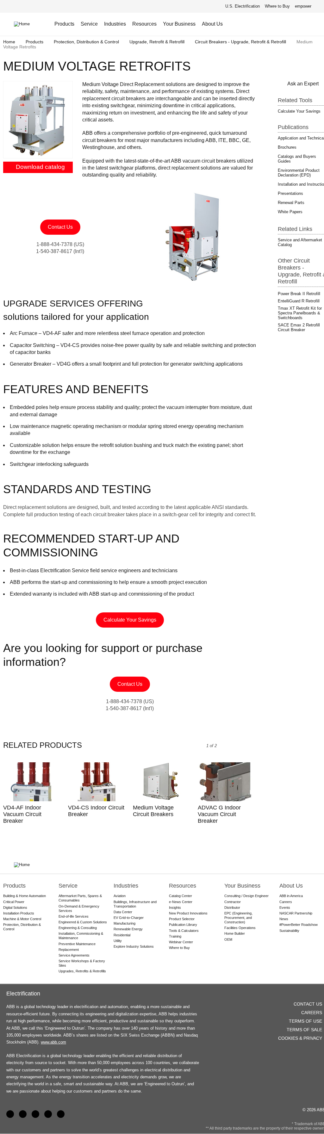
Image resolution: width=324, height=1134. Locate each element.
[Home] (26, 24)
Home (9, 41)
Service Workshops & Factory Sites (82, 963)
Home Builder (234, 933)
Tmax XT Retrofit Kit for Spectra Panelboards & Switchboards (300, 313)
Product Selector (182, 919)
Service (89, 24)
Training (175, 936)
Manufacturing (124, 923)
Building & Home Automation (24, 896)
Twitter (48, 1114)
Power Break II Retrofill (299, 293)
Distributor (232, 907)
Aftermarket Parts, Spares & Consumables (80, 898)
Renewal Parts (291, 202)
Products (64, 24)
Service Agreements (74, 955)
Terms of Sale (304, 1029)
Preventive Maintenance (77, 944)
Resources (144, 24)
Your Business (179, 24)
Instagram (61, 1114)
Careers (311, 1012)
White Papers (290, 211)
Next (243, 746)
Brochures (287, 147)
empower (303, 6)
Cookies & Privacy (300, 1038)
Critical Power (13, 902)
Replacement (69, 949)
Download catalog (40, 167)
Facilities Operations (240, 928)
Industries (115, 24)
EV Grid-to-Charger (129, 918)
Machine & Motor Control (22, 919)
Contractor (232, 902)
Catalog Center (180, 896)
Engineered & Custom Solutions (83, 922)
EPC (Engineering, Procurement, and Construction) (238, 917)
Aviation (120, 896)
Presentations (290, 193)
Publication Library (183, 924)
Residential (122, 935)
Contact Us (296, 24)
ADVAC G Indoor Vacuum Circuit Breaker (219, 814)
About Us (212, 24)
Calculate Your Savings (129, 620)
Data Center (123, 912)
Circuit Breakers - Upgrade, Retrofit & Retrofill (240, 41)
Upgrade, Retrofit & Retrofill (156, 41)
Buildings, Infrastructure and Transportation (135, 904)
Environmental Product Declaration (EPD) (299, 172)
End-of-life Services (74, 916)
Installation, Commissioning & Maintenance (81, 936)
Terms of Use (305, 1021)
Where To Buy (307, 24)
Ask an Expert (303, 83)
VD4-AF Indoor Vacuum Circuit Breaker (22, 814)
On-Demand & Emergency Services (79, 908)
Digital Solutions (15, 907)
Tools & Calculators (184, 931)
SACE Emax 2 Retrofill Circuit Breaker (299, 327)
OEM (228, 939)
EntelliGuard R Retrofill (299, 301)
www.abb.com (53, 1042)
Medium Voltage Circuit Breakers (153, 810)
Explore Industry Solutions (134, 946)
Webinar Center (181, 942)
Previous (229, 746)
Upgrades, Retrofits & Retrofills (82, 971)
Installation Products (18, 913)
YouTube (35, 1114)
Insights (175, 907)
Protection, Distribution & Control (86, 41)
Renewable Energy (128, 929)
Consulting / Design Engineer (246, 896)
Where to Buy (277, 6)
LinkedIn (23, 1114)
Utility (118, 941)
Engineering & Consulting (78, 928)
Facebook (10, 1114)
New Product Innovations (188, 913)
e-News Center (180, 902)
